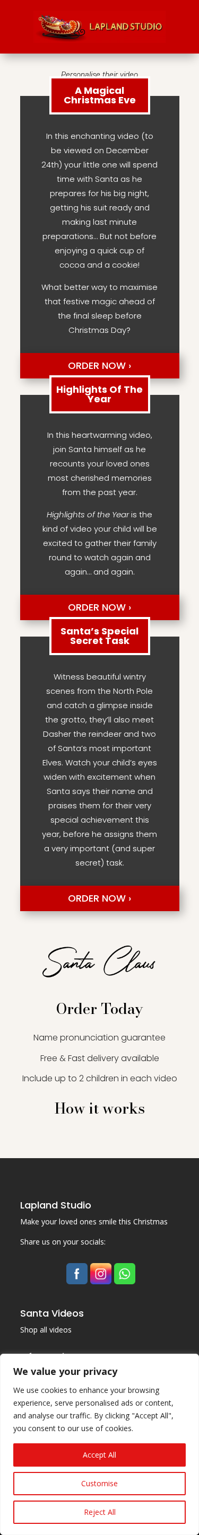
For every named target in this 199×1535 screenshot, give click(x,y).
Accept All (99, 1455)
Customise (99, 1483)
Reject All (100, 1512)
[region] (99, 1444)
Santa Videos (52, 1313)
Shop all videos (46, 1330)
